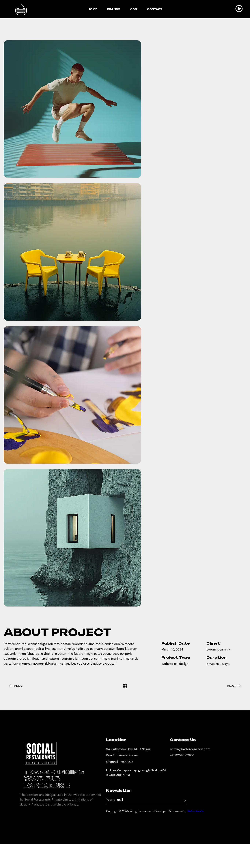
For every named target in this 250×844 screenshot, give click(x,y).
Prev (18, 685)
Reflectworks (196, 811)
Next (231, 685)
